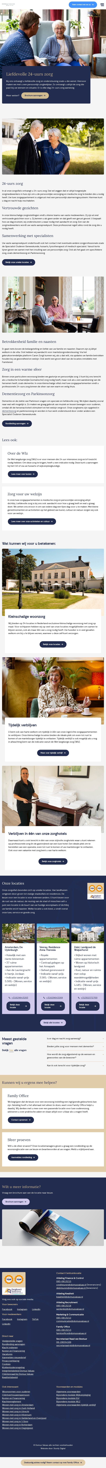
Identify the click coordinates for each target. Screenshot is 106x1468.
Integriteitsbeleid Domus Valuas (18, 1371)
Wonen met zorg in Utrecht (15, 1411)
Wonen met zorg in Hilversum (16, 1415)
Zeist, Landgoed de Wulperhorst (85, 948)
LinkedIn (36, 1309)
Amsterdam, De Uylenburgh (14, 948)
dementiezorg (9, 411)
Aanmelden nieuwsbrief (14, 1357)
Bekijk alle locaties (52, 1023)
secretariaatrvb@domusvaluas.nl (73, 1345)
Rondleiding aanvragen (16, 424)
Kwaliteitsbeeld (10, 1377)
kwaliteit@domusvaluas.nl (69, 1297)
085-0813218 (63, 1306)
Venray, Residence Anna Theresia (49, 948)
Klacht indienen (10, 1347)
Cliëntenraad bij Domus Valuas (17, 1374)
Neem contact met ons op (81, 4)
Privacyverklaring (10, 1361)
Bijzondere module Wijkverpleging (73, 1395)
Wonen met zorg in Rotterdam (17, 1425)
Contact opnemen (19, 1120)
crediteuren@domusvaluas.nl (71, 1285)
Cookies (6, 1364)
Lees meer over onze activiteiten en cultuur (30, 521)
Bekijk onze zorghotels (51, 861)
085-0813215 (63, 1281)
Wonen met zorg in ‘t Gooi (15, 1421)
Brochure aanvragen (34, 96)
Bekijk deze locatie (15, 1006)
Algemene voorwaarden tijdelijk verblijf (76, 1405)
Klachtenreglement (11, 1401)
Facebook (7, 1309)
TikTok (35, 1319)
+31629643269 (54, 998)
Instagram (22, 1309)
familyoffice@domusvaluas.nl (71, 1333)
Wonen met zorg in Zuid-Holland (18, 1408)
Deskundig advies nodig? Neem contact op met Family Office (51, 1463)
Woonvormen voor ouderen (16, 1391)
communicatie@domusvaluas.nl (72, 1321)
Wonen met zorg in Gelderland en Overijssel (24, 1418)
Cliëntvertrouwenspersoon (15, 1395)
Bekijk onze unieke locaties (17, 262)
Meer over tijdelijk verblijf (52, 753)
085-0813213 (63, 1330)
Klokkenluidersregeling (13, 1367)
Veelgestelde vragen (12, 1341)
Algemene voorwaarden (68, 1391)
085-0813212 (63, 1318)
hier (11, 1050)
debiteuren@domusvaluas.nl (71, 1288)
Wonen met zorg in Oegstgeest (17, 1428)
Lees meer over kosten (21, 474)
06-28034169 (63, 1342)
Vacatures (7, 1354)
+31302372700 (89, 998)
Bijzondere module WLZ (68, 1401)
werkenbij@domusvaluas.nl (70, 1309)
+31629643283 (20, 998)
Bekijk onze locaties (51, 644)
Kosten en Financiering (13, 1351)
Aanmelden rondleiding (21, 1157)
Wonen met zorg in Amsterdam (17, 1405)
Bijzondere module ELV (68, 1398)
